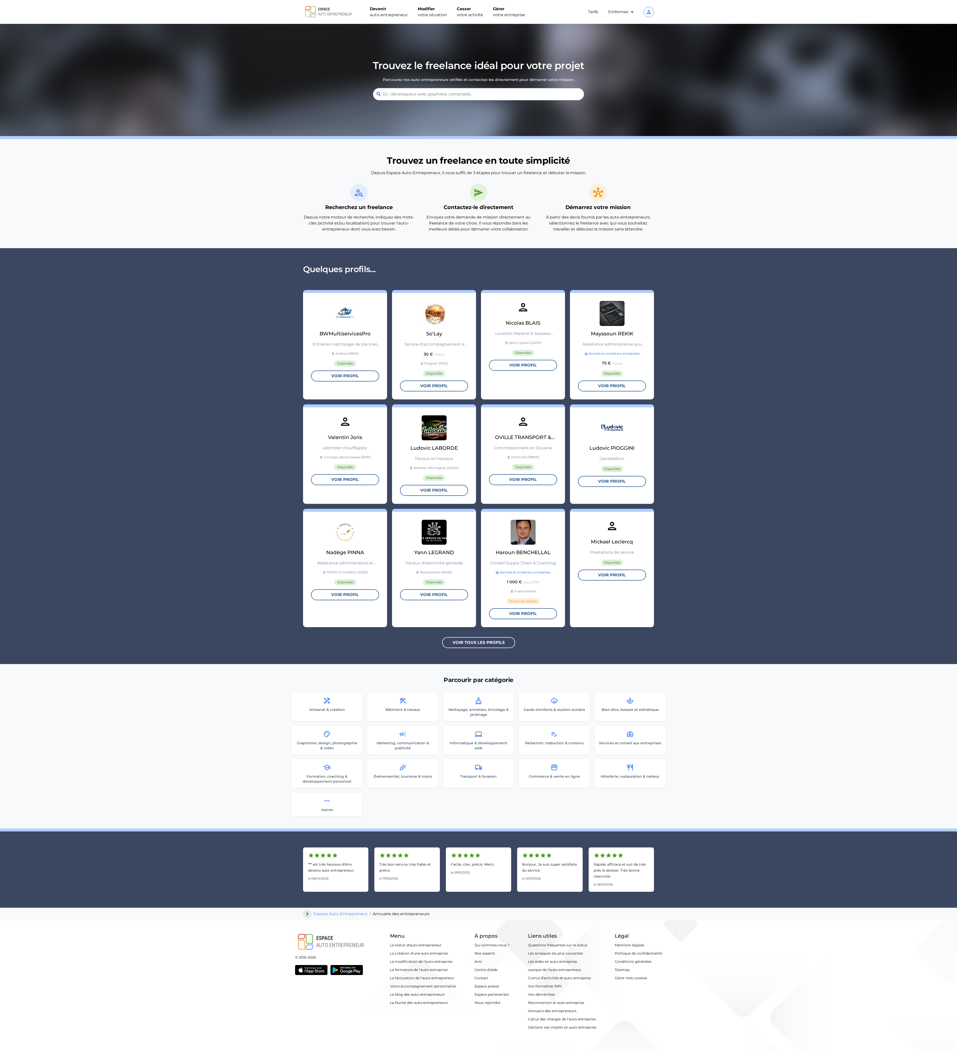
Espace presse (487, 986)
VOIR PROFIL (345, 376)
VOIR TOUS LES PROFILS (479, 642)
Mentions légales (629, 945)
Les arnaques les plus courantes (555, 953)
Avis (478, 961)
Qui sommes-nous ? (492, 945)
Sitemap (622, 970)
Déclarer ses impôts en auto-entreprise (562, 1027)
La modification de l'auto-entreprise (421, 961)
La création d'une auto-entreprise (419, 953)
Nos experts (485, 953)
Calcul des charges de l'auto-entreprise (562, 1019)
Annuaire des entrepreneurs (552, 1011)
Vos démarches (541, 994)
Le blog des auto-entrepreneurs (417, 994)
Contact (481, 978)
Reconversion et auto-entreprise (556, 1002)
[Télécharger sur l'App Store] (311, 970)
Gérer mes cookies (631, 978)
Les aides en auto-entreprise (552, 961)
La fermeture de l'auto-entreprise (419, 970)
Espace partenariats (492, 994)
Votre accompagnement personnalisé (423, 986)
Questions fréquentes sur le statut (557, 945)
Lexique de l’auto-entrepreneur (554, 970)
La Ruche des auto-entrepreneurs (419, 1002)
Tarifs (593, 11)
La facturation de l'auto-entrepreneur (422, 978)
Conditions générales (633, 961)
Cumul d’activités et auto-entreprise (559, 978)
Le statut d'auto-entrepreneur (416, 945)
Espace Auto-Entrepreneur (341, 913)
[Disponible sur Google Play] (346, 970)
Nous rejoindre (487, 1002)
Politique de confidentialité (638, 953)
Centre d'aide (486, 970)
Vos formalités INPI (544, 986)
